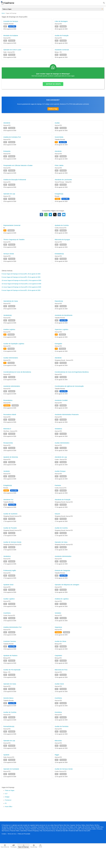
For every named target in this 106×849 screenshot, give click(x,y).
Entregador (58, 343)
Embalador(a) (59, 254)
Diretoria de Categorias (62, 570)
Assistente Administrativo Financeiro (67, 414)
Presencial (63, 26)
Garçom (57, 514)
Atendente (6, 123)
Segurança (58, 627)
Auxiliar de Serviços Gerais (12, 542)
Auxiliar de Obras (60, 641)
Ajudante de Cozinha (62, 225)
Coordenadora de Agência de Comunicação (69, 386)
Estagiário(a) (59, 194)
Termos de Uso (12, 833)
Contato (4, 833)
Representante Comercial (11, 225)
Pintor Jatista (59, 165)
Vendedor (6, 471)
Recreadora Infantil (9, 414)
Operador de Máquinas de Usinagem (67, 584)
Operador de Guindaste (11, 769)
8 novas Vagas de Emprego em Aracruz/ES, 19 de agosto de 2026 (21, 290)
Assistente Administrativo (11, 386)
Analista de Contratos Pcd (12, 137)
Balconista (58, 740)
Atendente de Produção (62, 499)
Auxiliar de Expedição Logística (13, 343)
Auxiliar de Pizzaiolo (10, 528)
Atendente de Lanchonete (63, 179)
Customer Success (9, 641)
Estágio (57, 198)
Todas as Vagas (9, 790)
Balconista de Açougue (62, 239)
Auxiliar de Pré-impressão (11, 670)
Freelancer (7, 405)
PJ (56, 142)
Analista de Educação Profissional (14, 179)
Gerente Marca (8, 698)
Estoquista (6, 151)
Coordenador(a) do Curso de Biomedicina (17, 372)
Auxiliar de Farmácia (61, 726)
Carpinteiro (58, 655)
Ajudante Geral (8, 584)
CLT (5, 26)
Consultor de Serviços (10, 21)
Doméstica (58, 712)
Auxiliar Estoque (60, 471)
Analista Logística (9, 329)
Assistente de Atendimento (63, 315)
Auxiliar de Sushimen (10, 514)
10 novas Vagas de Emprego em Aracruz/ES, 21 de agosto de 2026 (21, 283)
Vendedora (58, 429)
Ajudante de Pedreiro (10, 655)
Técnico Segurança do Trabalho (14, 239)
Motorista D (7, 429)
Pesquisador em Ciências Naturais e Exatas (17, 165)
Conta (40, 846)
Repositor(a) (59, 301)
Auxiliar (57, 123)
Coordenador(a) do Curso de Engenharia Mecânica (72, 372)
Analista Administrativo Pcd (12, 627)
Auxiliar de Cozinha (61, 528)
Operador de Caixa (61, 542)
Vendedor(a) (7, 315)
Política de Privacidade (24, 833)
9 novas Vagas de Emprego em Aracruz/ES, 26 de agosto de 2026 (21, 274)
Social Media (59, 137)
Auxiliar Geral (59, 684)
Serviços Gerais (8, 254)
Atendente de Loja (61, 457)
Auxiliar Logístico (9, 599)
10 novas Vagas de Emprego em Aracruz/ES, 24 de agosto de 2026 (21, 280)
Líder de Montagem (61, 21)
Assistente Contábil (61, 400)
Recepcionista (8, 443)
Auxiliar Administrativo (10, 358)
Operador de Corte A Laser (12, 50)
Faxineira (58, 485)
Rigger (57, 755)
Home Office (12, 26)
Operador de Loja (9, 194)
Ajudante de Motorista (10, 457)
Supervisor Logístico (61, 329)
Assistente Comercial (62, 50)
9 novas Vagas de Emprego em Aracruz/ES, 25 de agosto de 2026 (21, 277)
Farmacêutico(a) (8, 726)
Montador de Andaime (10, 35)
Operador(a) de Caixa (10, 301)
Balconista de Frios (61, 670)
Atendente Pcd (8, 499)
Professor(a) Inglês (9, 570)
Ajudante (6, 755)
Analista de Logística (61, 599)
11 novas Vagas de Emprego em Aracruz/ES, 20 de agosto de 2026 (21, 287)
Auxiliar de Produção (61, 35)
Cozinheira (7, 613)
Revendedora (7, 400)
